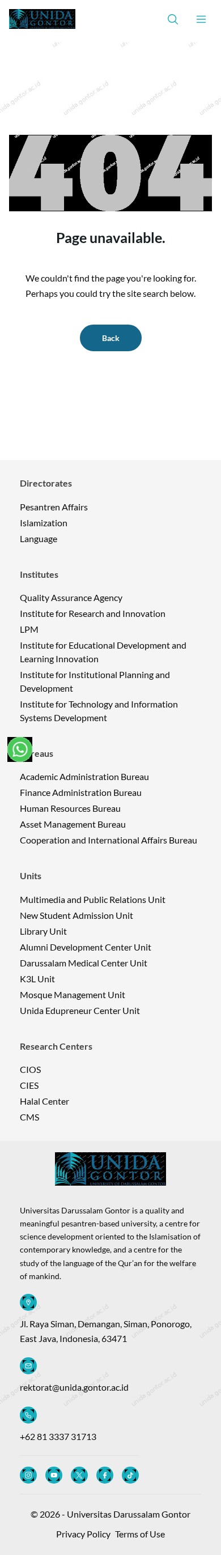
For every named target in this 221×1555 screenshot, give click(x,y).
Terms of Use (140, 1533)
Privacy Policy (83, 1533)
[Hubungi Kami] (19, 749)
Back (111, 338)
